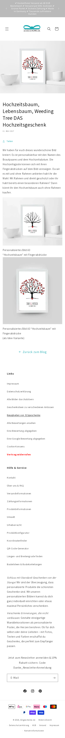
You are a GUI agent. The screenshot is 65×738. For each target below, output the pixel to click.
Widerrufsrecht (45, 720)
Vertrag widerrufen (19, 454)
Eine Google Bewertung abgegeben (26, 438)
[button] (7, 29)
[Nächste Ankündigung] (58, 8)
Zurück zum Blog (35, 352)
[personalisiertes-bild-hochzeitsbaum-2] (32, 245)
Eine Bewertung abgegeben (22, 430)
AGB (34, 725)
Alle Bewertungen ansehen (21, 423)
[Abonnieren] (54, 678)
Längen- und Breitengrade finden (25, 556)
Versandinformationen (19, 493)
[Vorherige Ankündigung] (6, 8)
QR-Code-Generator (18, 548)
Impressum (13, 383)
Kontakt (11, 477)
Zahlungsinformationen (19, 501)
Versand (42, 725)
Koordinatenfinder (17, 540)
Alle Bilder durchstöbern (20, 399)
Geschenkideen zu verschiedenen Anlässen (30, 407)
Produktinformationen (19, 509)
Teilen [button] (10, 141)
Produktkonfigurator (18, 532)
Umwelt (11, 517)
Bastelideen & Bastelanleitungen (24, 564)
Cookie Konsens (15, 446)
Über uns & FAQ (15, 485)
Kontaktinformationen (34, 730)
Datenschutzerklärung (19, 391)
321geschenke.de (27, 720)
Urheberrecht (14, 525)
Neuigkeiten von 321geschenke (23, 415)
